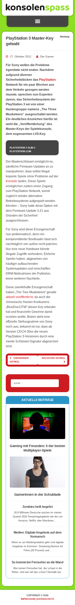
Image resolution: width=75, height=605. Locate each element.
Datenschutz (45, 599)
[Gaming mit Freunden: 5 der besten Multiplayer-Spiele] (37, 436)
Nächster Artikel (53, 358)
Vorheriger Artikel (19, 360)
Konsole (11, 181)
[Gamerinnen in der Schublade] (37, 485)
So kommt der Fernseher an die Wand (37, 562)
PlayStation (47, 79)
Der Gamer (47, 56)
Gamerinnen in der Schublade (37, 494)
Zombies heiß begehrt (37, 506)
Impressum (28, 599)
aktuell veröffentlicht (19, 297)
